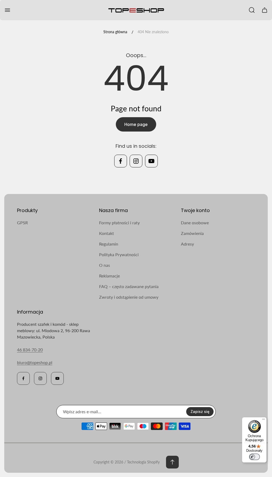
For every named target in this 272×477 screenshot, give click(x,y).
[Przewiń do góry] (172, 462)
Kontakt (106, 233)
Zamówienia (192, 233)
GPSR (22, 222)
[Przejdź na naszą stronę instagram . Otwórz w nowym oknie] (136, 161)
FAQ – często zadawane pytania (129, 286)
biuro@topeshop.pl (34, 362)
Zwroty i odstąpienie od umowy (128, 296)
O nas (104, 265)
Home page (136, 124)
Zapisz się (199, 411)
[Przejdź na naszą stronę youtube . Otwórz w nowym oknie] (151, 161)
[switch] (254, 457)
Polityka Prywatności (119, 254)
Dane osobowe (195, 222)
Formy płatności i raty (119, 222)
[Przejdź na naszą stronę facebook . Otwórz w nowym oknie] (120, 161)
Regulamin (108, 243)
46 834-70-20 (30, 349)
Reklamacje (109, 275)
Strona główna (115, 31)
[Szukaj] (252, 10)
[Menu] (263, 420)
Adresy (187, 243)
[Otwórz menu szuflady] (7, 10)
